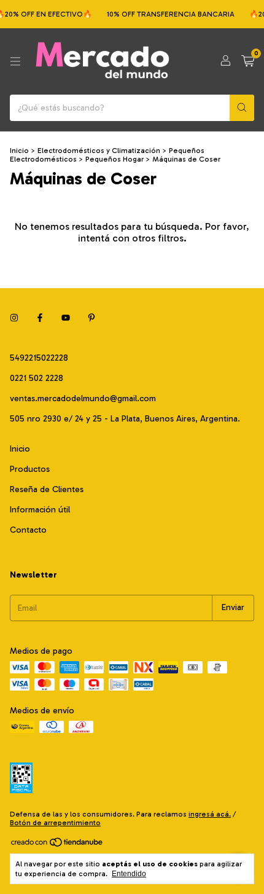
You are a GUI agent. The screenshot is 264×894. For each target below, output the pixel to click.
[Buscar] (242, 108)
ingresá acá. (209, 814)
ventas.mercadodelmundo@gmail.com (83, 398)
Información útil (40, 509)
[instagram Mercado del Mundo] (14, 318)
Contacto (28, 530)
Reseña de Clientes (46, 489)
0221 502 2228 (36, 378)
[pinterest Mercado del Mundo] (91, 318)
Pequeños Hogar (114, 159)
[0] (247, 61)
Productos (30, 469)
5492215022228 (39, 358)
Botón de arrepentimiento (55, 822)
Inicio (19, 150)
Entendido (129, 873)
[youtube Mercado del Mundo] (65, 318)
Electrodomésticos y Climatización (98, 150)
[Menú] (15, 61)
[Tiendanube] (57, 845)
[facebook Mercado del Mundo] (40, 318)
